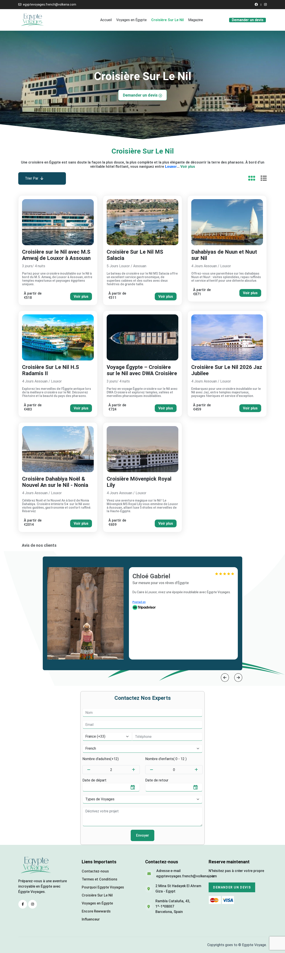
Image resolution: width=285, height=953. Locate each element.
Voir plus (187, 166)
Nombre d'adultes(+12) (100, 759)
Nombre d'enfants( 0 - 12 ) (166, 759)
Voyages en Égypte (131, 20)
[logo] (32, 20)
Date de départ (94, 780)
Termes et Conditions (99, 879)
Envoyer (142, 835)
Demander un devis (247, 20)
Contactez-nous (95, 871)
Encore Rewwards (96, 911)
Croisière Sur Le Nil (167, 20)
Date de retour (156, 780)
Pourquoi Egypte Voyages (103, 887)
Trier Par (31, 178)
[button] (225, 677)
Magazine (195, 20)
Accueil (106, 20)
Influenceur (91, 919)
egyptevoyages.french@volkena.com (49, 4)
